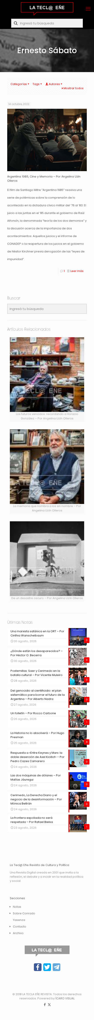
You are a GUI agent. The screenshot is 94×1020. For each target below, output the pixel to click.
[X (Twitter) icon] (49, 1004)
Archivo (18, 933)
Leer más (77, 271)
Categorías (18, 84)
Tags (36, 84)
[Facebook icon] (44, 1004)
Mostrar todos (74, 88)
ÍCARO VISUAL (65, 998)
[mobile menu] (88, 9)
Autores (54, 84)
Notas (17, 907)
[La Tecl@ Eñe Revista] (47, 8)
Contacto (19, 926)
